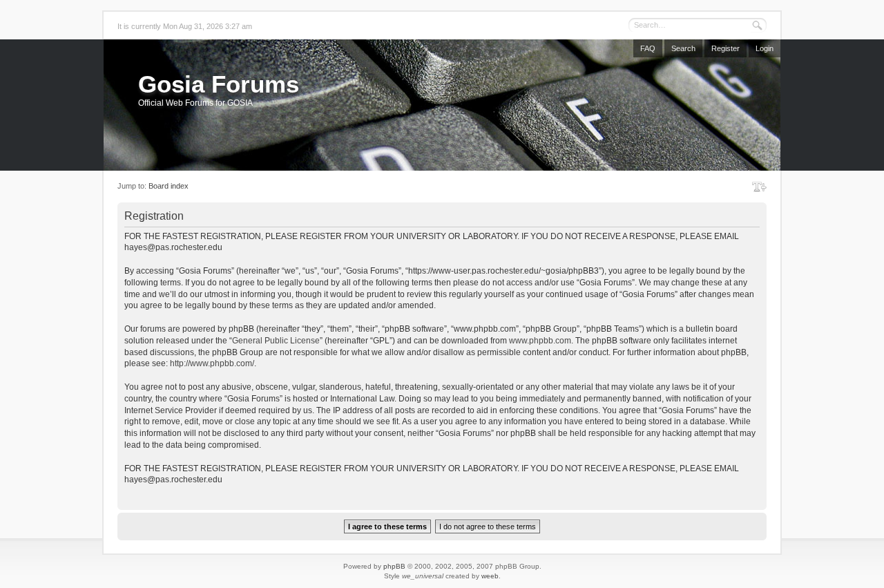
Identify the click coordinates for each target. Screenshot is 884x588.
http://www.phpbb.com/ (212, 363)
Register (725, 48)
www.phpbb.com (540, 340)
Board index (168, 186)
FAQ (647, 48)
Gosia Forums (218, 83)
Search (683, 48)
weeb (490, 576)
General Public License (276, 340)
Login (765, 48)
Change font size (759, 186)
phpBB (394, 566)
